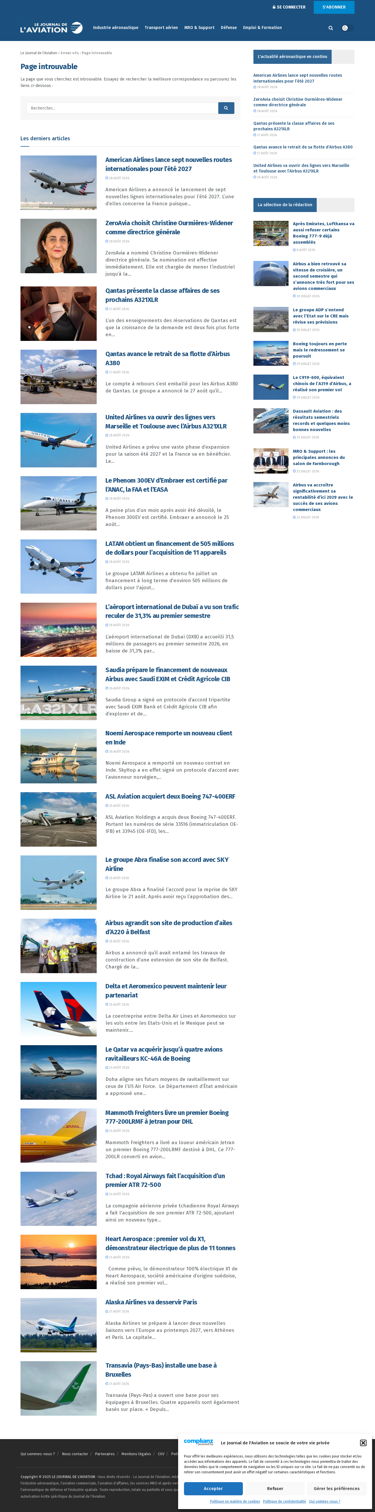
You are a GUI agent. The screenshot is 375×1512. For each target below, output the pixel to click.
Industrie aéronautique (115, 27)
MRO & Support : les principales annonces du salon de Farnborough (319, 457)
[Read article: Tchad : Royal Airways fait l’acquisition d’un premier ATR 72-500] (59, 1199)
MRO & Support (199, 27)
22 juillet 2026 (307, 517)
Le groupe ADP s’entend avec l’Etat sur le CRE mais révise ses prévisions (321, 316)
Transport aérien (161, 27)
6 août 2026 (305, 250)
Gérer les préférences (337, 1488)
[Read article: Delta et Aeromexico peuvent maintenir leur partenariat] (59, 1009)
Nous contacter (75, 1454)
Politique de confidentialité (284, 1501)
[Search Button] (330, 27)
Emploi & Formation (262, 27)
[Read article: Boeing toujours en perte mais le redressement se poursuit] (271, 353)
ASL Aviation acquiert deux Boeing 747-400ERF (170, 796)
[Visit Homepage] (53, 28)
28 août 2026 (118, 178)
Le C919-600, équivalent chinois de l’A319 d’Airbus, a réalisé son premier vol (322, 383)
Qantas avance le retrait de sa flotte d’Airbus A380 (303, 147)
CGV (161, 1454)
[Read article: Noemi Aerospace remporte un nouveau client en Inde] (59, 756)
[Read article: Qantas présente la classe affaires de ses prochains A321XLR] (59, 313)
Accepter (213, 1488)
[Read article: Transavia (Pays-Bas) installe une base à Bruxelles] (59, 1388)
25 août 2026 (118, 806)
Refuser (275, 1488)
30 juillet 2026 (307, 296)
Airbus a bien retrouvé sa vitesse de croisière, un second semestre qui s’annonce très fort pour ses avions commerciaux (323, 276)
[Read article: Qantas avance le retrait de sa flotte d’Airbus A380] (59, 377)
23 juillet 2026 (307, 437)
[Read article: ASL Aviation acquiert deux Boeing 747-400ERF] (59, 819)
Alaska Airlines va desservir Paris (151, 1302)
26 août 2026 (118, 435)
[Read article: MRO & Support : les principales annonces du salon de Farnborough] (271, 461)
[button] (363, 1443)
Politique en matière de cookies (235, 1501)
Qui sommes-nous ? (324, 1501)
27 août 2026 (118, 309)
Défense (229, 27)
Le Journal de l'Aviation (39, 53)
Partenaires (105, 1454)
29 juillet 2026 (307, 364)
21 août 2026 (118, 1311)
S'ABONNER (334, 7)
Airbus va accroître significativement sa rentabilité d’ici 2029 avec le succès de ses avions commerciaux (323, 497)
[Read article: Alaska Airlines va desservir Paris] (59, 1325)
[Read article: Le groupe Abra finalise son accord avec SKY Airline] (59, 882)
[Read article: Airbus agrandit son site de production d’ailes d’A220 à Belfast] (59, 946)
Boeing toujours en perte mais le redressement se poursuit (320, 350)
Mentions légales (136, 1454)
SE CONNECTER (291, 7)
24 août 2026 (118, 1067)
